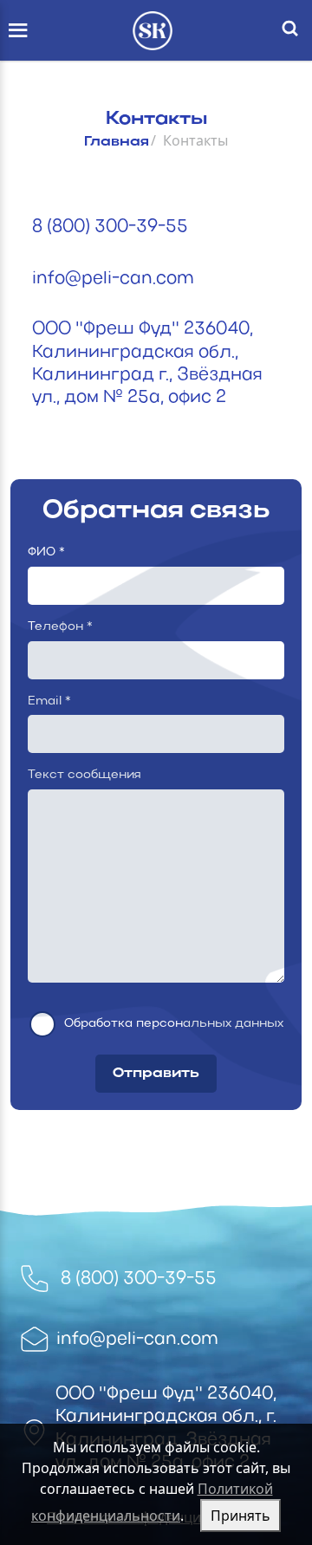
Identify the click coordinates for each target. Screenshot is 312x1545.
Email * (49, 701)
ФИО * (46, 552)
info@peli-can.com (113, 279)
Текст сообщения (84, 775)
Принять (240, 1515)
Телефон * (60, 626)
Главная (116, 142)
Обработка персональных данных (173, 1023)
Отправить (156, 1074)
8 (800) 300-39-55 (110, 227)
